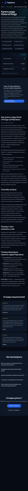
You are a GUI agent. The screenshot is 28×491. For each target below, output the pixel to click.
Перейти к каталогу (14, 405)
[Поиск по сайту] (25, 2)
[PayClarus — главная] (9, 2)
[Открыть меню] (2, 2)
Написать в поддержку (14, 410)
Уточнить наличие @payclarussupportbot (10, 101)
